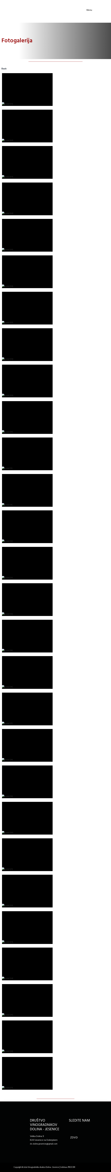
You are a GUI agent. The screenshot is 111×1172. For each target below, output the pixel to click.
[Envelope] (77, 1128)
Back (4, 68)
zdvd (74, 1137)
